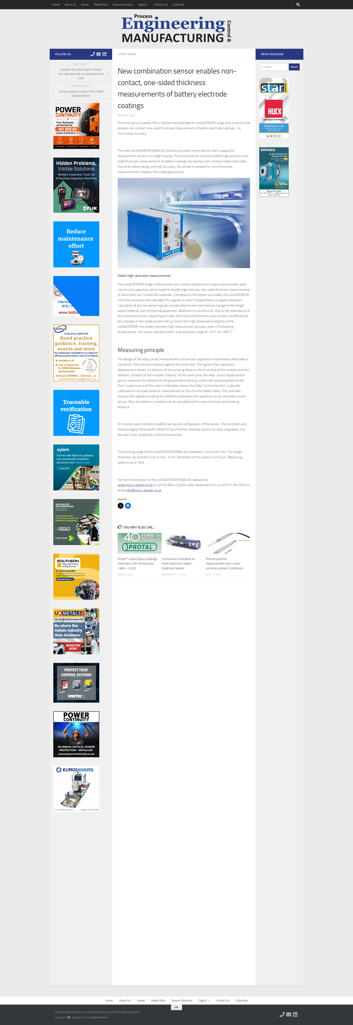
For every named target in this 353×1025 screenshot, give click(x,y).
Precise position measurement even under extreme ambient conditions (224, 563)
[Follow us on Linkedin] (104, 54)
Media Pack (101, 4)
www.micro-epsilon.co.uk (135, 485)
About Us (70, 4)
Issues (85, 4)
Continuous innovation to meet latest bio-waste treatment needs (178, 563)
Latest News (127, 54)
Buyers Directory (123, 4)
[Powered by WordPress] (69, 1017)
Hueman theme (100, 1017)
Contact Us (160, 4)
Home (56, 4)
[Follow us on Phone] (92, 54)
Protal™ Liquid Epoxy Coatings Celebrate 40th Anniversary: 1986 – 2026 (137, 563)
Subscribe (178, 4)
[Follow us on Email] (98, 54)
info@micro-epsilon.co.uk (143, 490)
